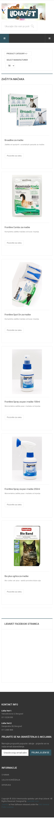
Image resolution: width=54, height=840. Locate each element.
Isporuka (6, 785)
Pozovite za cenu (14, 156)
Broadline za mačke (14, 140)
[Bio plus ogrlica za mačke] (27, 546)
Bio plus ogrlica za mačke (16, 576)
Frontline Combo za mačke (17, 227)
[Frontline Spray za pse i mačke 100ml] (27, 371)
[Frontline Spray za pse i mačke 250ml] (27, 458)
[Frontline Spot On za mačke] (27, 284)
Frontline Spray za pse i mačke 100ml (22, 402)
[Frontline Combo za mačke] (27, 197)
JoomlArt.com (33, 801)
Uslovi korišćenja (11, 780)
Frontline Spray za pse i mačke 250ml (22, 489)
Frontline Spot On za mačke (18, 314)
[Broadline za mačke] (27, 110)
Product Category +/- (17, 54)
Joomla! (5, 804)
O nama (5, 775)
